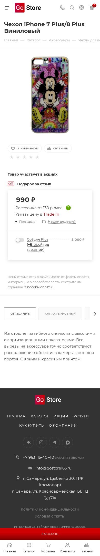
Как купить (31, 425)
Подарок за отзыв (34, 183)
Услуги (81, 416)
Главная (16, 416)
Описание (20, 313)
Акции (61, 416)
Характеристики (60, 313)
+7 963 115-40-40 (38, 457)
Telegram (54, 442)
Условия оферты (50, 516)
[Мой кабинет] (81, 8)
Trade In (51, 214)
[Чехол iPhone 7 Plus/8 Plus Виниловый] (50, 94)
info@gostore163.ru (53, 468)
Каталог (40, 416)
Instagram (41, 442)
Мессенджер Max (67, 442)
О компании (63, 425)
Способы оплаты (38, 287)
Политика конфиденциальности (50, 509)
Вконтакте (28, 442)
